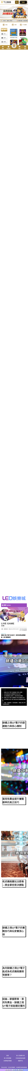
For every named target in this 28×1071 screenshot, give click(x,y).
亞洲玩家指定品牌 (20, 1058)
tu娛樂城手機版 (8, 1060)
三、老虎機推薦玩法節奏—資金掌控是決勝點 (12, 695)
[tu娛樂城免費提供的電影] (14, 600)
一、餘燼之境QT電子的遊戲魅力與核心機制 (12, 692)
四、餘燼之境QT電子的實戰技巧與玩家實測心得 (13, 697)
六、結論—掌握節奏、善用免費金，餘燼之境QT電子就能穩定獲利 (13, 703)
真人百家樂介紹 (20, 1055)
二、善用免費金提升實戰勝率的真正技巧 (11, 694)
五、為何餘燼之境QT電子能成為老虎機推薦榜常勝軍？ (13, 700)
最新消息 (6, 629)
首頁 (2, 629)
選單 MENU (7, 605)
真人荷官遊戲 (7, 1058)
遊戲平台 (20, 1060)
